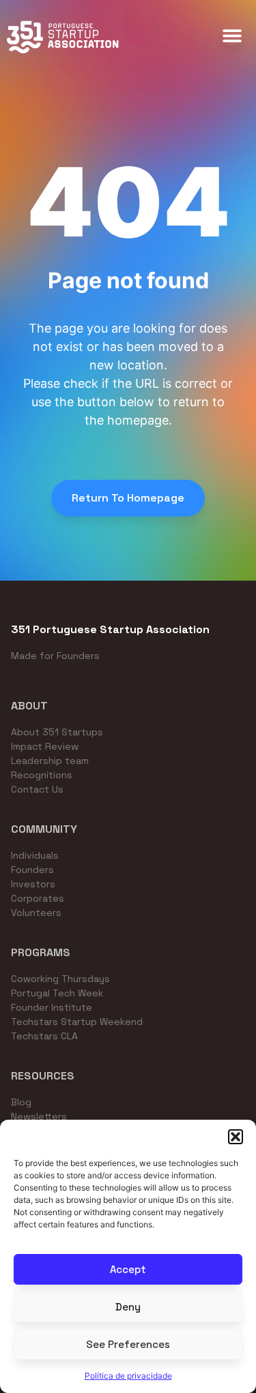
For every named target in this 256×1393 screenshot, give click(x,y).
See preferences (128, 1344)
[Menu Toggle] (232, 35)
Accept (128, 1269)
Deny (128, 1306)
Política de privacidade (128, 1376)
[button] (235, 1137)
